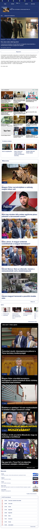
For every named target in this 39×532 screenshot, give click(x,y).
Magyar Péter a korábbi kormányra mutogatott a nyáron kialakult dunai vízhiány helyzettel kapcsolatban (19, 380)
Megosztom (18, 51)
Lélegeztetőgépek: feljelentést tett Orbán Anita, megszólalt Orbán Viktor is (16, 315)
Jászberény (14, 39)
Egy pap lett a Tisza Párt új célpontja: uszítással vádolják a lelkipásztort (16, 463)
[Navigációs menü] (2, 4)
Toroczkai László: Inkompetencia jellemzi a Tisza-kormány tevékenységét (19, 352)
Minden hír (33, 301)
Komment (10, 518)
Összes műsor (32, 526)
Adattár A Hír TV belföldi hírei (9, 15)
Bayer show (3, 485)
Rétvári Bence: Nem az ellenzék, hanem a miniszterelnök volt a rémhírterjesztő (18, 270)
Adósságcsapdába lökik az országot (27, 314)
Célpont (2, 477)
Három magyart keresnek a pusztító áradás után (19, 297)
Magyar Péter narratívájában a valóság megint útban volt (20, 9)
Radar (9, 515)
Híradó (2, 473)
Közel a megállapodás (7, 151)
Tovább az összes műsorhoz (32, 493)
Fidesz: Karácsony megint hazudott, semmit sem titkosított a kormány (19, 153)
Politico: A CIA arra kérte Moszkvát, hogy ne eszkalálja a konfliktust (19, 436)
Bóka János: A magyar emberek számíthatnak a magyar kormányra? (16, 243)
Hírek (2, 185)
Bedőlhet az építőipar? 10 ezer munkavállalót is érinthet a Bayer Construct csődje (19, 409)
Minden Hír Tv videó (31, 467)
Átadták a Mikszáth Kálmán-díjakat (30, 152)
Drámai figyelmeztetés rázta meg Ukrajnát (5, 314)
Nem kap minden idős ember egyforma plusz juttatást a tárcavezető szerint (19, 215)
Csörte (2, 481)
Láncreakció (4, 433)
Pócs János (9, 39)
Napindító (10, 509)
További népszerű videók (32, 321)
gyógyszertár (3, 39)
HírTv (2, 15)
